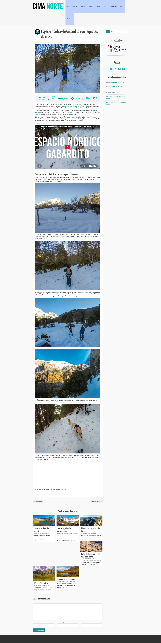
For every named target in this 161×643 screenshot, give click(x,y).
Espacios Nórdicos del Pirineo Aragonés (75, 106)
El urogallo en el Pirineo (112, 92)
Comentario (35, 602)
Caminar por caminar (64, 533)
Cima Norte (39, 41)
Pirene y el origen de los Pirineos (115, 82)
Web (82, 622)
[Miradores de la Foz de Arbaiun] (91, 520)
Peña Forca (70, 112)
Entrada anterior (38, 501)
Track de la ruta (39, 123)
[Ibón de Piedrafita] (44, 573)
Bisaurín (77, 117)
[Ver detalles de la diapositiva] (117, 49)
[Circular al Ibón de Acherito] (44, 520)
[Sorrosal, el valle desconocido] (68, 520)
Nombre (35, 622)
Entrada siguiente (97, 501)
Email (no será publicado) (63, 622)
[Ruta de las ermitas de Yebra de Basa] (91, 546)
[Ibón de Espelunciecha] (68, 571)
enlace (64, 489)
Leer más (73, 540)
